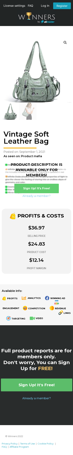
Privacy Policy (10, 443)
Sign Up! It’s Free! (36, 188)
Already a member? (36, 196)
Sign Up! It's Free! (37, 385)
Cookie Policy (46, 443)
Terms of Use (27, 443)
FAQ (30, 5)
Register (62, 6)
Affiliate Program (19, 446)
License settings (14, 5)
